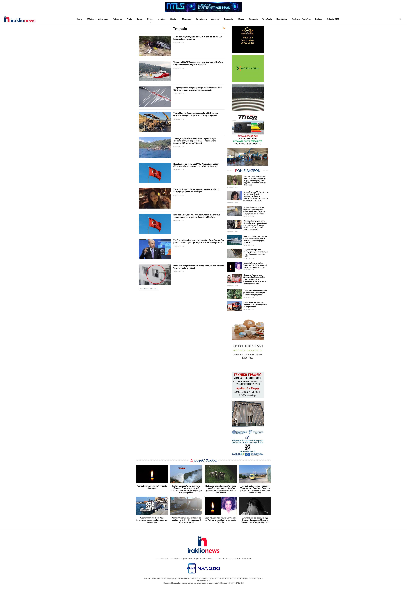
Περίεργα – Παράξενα (301, 19)
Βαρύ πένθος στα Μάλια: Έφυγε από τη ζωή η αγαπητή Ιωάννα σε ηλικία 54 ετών (255, 265)
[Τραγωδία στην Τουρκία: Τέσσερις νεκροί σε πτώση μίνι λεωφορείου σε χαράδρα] (155, 46)
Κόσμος (241, 19)
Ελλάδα (90, 19)
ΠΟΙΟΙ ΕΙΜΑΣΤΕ (176, 559)
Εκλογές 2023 (333, 19)
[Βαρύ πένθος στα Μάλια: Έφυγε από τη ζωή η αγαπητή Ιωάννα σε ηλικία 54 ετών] (234, 267)
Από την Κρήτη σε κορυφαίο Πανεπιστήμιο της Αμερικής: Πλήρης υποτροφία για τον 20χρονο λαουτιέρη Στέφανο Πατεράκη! (254, 180)
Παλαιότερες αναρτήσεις (149, 288)
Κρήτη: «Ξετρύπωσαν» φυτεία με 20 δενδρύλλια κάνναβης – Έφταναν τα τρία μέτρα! (255, 292)
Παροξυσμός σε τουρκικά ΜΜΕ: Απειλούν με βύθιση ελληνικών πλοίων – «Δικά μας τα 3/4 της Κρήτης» (196, 165)
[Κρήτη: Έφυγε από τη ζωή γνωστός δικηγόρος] (152, 474)
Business (318, 19)
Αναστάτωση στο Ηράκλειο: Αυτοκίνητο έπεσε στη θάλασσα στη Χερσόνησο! (152, 520)
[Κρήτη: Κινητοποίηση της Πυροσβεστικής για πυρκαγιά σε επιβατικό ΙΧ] (234, 306)
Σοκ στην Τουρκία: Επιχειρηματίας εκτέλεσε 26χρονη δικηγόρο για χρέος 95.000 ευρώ (196, 190)
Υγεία (129, 19)
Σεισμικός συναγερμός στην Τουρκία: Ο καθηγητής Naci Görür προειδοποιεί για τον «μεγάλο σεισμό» (197, 88)
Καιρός (140, 19)
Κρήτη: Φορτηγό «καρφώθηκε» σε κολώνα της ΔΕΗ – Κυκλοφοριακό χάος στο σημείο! (186, 520)
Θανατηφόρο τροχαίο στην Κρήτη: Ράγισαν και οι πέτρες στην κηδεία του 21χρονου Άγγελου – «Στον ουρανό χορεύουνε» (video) (255, 225)
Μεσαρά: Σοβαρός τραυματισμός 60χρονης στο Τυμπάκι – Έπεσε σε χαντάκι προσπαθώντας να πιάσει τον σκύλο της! (255, 489)
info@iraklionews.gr (203, 581)
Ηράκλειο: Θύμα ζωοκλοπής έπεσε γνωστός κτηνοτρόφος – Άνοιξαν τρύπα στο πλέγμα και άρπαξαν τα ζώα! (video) (220, 489)
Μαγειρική (186, 19)
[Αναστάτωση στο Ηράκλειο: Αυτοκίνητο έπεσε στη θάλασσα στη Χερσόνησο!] (152, 506)
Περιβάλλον (281, 19)
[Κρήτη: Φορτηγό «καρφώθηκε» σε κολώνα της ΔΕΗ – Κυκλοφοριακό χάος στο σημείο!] (186, 506)
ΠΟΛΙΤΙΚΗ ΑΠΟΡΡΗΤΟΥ (206, 559)
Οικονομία (253, 19)
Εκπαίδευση (201, 19)
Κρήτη (79, 19)
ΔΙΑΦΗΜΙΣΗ (247, 559)
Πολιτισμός (118, 19)
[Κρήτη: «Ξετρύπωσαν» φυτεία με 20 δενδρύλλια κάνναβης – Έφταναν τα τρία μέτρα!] (234, 294)
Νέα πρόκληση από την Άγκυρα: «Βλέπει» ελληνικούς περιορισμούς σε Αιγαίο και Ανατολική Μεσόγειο (196, 216)
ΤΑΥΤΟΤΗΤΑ (222, 559)
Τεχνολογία (267, 19)
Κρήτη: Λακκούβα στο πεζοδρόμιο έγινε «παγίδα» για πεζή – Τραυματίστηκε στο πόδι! (255, 253)
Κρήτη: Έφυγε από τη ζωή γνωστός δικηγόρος (152, 487)
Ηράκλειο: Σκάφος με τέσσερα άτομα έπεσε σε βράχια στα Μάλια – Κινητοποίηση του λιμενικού (255, 239)
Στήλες (150, 19)
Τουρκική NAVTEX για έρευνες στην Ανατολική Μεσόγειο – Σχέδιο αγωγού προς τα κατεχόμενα (198, 63)
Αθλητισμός (103, 19)
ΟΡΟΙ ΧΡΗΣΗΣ (190, 559)
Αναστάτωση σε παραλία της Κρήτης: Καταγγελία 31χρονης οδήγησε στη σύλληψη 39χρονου (255, 520)
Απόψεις (161, 19)
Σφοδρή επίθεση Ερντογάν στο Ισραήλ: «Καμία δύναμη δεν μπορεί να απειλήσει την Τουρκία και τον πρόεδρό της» (198, 241)
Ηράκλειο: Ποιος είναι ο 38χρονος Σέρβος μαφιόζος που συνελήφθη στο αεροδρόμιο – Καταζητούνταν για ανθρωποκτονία (255, 279)
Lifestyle (174, 19)
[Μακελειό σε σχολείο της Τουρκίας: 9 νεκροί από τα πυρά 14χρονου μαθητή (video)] (155, 274)
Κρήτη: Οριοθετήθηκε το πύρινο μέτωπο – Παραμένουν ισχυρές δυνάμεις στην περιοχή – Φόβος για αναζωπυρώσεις (186, 489)
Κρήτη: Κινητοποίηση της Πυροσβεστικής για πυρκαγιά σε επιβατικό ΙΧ (255, 304)
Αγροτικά (215, 19)
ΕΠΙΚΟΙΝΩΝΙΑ (234, 559)
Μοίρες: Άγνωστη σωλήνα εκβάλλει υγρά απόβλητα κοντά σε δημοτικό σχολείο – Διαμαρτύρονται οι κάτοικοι (254, 210)
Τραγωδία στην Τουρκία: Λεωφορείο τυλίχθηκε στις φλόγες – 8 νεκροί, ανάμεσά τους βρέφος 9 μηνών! (195, 114)
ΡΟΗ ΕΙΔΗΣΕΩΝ (161, 559)
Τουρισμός (228, 19)
